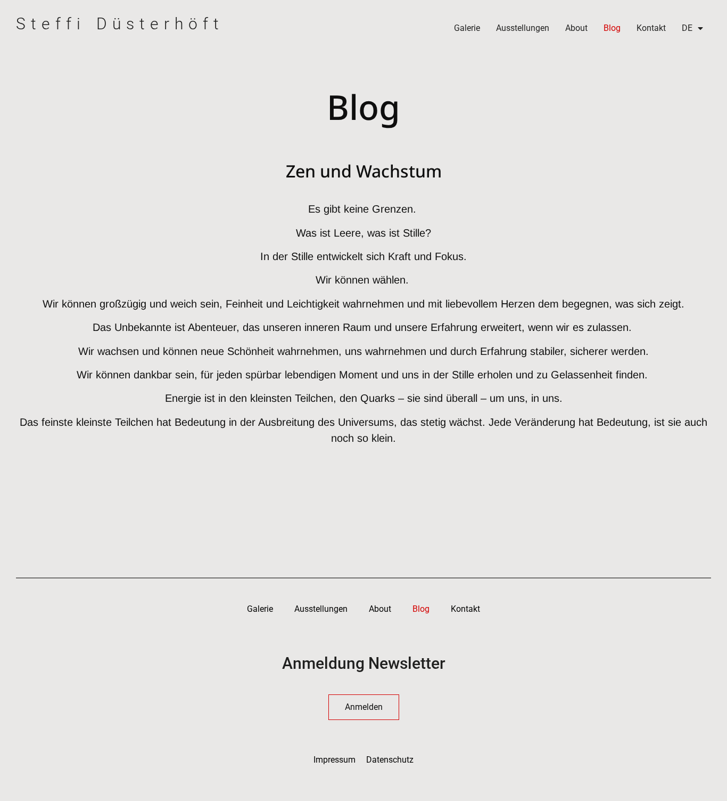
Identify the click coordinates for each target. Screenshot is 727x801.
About (576, 28)
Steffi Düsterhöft (120, 23)
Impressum (334, 760)
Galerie (467, 28)
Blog (612, 28)
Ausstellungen (522, 28)
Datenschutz (390, 760)
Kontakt (651, 28)
